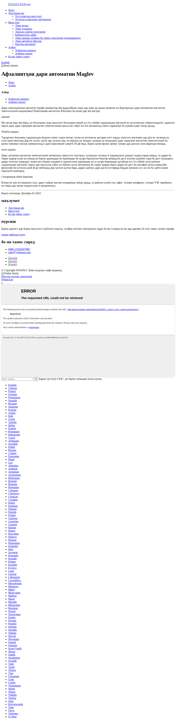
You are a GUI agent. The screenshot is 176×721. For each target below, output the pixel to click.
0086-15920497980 (19, 249)
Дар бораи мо (16, 13)
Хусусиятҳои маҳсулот (28, 16)
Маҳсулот (14, 22)
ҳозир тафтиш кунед (13, 234)
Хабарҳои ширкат (25, 50)
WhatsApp (7, 279)
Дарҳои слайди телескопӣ (30, 31)
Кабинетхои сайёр (25, 34)
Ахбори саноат (23, 53)
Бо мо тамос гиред (19, 56)
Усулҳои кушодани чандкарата (33, 19)
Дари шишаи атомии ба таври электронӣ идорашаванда (48, 37)
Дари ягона (21, 25)
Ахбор (12, 47)
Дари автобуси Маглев (28, 41)
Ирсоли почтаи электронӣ (16, 276)
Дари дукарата (23, 28)
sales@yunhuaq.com (19, 252)
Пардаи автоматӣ (25, 44)
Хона (11, 10)
